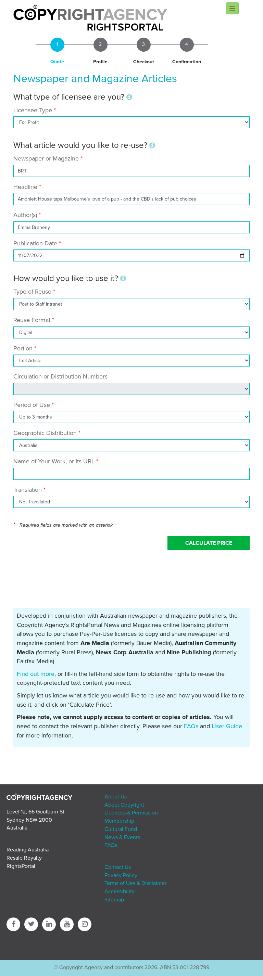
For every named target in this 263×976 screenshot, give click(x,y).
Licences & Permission (131, 812)
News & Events (122, 837)
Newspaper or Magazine (46, 158)
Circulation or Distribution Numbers (60, 376)
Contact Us (117, 867)
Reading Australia (28, 849)
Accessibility (119, 891)
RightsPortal (21, 866)
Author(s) (25, 215)
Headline (25, 187)
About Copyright (124, 804)
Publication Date (35, 243)
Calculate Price (208, 543)
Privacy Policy (120, 875)
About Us (115, 796)
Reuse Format (31, 320)
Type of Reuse (32, 291)
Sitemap (114, 899)
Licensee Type (33, 110)
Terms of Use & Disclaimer (135, 883)
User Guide (227, 726)
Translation (27, 489)
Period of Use (31, 405)
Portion (23, 348)
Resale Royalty (24, 858)
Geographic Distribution (45, 433)
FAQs (191, 726)
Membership (119, 821)
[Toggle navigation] (232, 8)
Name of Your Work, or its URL (54, 461)
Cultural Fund (120, 829)
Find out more (35, 674)
